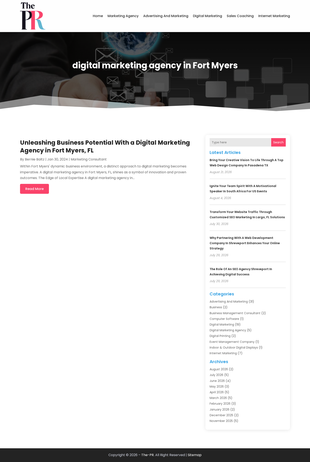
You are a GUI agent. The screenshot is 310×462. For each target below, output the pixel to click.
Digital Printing (220, 336)
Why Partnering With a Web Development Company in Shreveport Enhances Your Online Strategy (245, 243)
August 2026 (219, 369)
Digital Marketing (207, 15)
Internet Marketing (274, 15)
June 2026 (217, 381)
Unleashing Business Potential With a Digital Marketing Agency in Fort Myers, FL (105, 146)
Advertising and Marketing (165, 15)
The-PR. (147, 455)
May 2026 (217, 386)
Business (216, 307)
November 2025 (221, 421)
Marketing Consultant (89, 159)
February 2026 (220, 403)
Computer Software (224, 319)
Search (278, 142)
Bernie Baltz (34, 159)
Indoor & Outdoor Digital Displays (234, 347)
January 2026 (219, 409)
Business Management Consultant (235, 313)
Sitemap (195, 455)
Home (98, 15)
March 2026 (218, 398)
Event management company (232, 342)
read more (34, 188)
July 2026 (216, 375)
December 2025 (221, 415)
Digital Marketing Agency (228, 330)
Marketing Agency (123, 15)
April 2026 (217, 392)
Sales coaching (240, 15)
